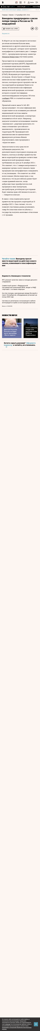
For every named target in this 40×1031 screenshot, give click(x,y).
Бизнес (11, 15)
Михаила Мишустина (10, 57)
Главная (5, 15)
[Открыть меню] (37, 2)
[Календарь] (16, 2)
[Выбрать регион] (25, 2)
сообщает (6, 98)
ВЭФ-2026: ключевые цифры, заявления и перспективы (21, 10)
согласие (7, 1024)
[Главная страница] (2, 2)
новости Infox (9, 315)
